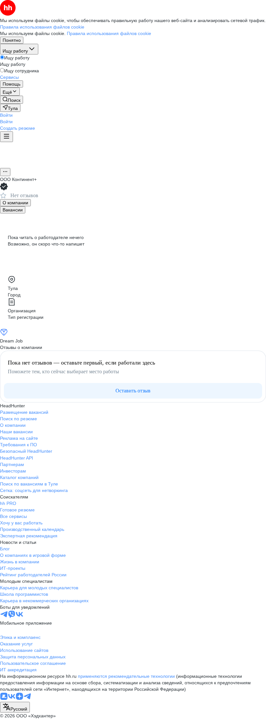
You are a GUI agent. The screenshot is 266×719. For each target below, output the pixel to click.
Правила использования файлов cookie (109, 33)
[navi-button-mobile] (6, 136)
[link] (11, 100)
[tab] (15, 202)
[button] (6, 115)
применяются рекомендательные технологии (126, 676)
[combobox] (15, 707)
